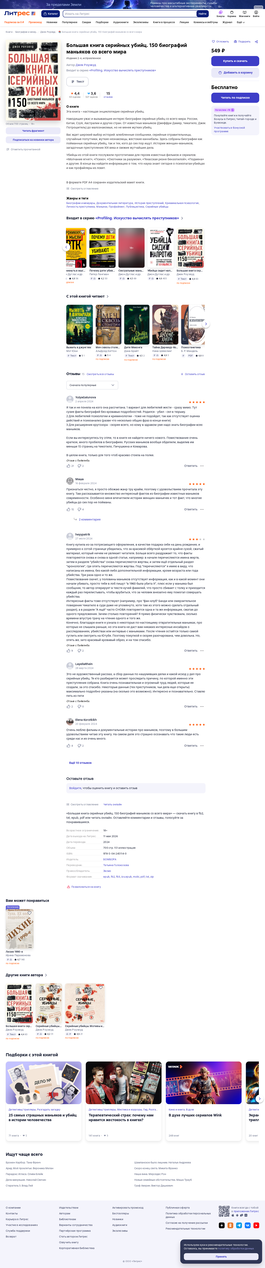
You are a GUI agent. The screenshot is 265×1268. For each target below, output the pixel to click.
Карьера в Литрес (17, 1219)
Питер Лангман (99, 274)
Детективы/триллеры (22, 1109)
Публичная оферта (178, 1207)
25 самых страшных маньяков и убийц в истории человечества (43, 1117)
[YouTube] (256, 1225)
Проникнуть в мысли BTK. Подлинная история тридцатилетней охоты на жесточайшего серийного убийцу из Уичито (73, 270)
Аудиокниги (121, 22)
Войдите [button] (75, 788)
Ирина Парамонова (18, 955)
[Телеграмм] (239, 1225)
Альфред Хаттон (106, 351)
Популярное (69, 22)
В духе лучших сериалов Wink (195, 1115)
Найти (202, 13)
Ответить (190, 466)
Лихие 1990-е (14, 951)
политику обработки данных (236, 1248)
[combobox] (129, 13)
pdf (142, 876)
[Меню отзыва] (202, 466)
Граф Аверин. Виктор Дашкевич (153, 1185)
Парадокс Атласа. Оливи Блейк (24, 1174)
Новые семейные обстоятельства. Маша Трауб (163, 1179)
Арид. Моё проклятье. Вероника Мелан (29, 1168)
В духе (190, 1109)
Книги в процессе (164, 22)
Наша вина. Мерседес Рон (150, 1174)
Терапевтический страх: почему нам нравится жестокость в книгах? (121, 1117)
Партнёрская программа (75, 1230)
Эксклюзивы (140, 22)
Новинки (52, 22)
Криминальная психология (182, 203)
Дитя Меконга (133, 347)
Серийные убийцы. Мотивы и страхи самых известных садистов (49, 1026)
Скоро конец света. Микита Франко (156, 1168)
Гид (145, 1109)
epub (106, 876)
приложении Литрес (246, 1211)
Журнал (227, 22)
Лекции (184, 22)
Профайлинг (117, 206)
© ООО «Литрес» (132, 1261)
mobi (136, 876)
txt (147, 876)
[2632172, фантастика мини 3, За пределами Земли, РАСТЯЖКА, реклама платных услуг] (132, 4)
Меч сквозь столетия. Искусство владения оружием (108, 347)
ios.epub (126, 876)
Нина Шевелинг (162, 351)
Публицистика (135, 206)
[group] (136, 481)
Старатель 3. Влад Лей (19, 1185)
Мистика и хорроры (129, 1109)
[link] (130, 479)
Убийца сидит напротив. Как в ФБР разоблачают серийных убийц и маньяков (160, 270)
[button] (33, 130)
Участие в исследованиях (22, 1225)
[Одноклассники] (230, 1225)
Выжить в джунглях (78, 347)
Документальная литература (114, 203)
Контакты (12, 1213)
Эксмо (107, 871)
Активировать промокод (127, 1207)
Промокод (35, 22)
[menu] (92, 385)
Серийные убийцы (156, 206)
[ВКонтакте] (248, 1225)
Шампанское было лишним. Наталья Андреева (162, 1162)
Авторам (64, 1213)
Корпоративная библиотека (77, 1248)
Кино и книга (177, 1109)
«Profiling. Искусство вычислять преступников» (122, 70)
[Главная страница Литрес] (20, 13)
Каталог (53, 13)
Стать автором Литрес (73, 1236)
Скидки (86, 22)
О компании (13, 1207)
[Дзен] (222, 1225)
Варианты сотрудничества (76, 1225)
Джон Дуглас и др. (71, 274)
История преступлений (149, 203)
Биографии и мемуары (80, 203)
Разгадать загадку (48, 1109)
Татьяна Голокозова (116, 865)
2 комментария (90, 519)
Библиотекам (67, 1219)
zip (152, 876)
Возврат (11, 1236)
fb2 (113, 876)
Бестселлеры (120, 1213)
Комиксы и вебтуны (206, 22)
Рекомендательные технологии (185, 1228)
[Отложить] (82, 231)
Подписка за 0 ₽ (14, 22)
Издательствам (68, 1207)
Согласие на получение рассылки (187, 1222)
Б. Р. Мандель (189, 351)
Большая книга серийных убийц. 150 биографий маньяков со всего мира (190, 270)
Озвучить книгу (69, 1242)
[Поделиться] (257, 41)
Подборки (102, 22)
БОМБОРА (109, 859)
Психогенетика (191, 347)
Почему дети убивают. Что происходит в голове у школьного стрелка (102, 270)
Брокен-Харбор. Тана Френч (23, 1162)
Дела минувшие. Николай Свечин (26, 1179)
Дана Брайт (131, 351)
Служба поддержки (18, 1230)
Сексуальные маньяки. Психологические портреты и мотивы (131, 270)
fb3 (118, 876)
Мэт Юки (72, 351)
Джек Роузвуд (185, 274)
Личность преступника (80, 206)
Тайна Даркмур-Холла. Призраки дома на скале (165, 347)
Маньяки (101, 206)
